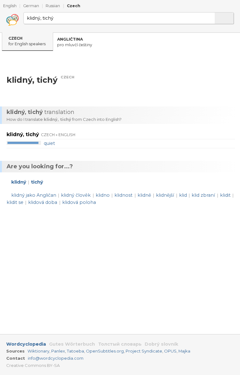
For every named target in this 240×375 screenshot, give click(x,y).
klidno (103, 195)
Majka (184, 350)
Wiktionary (38, 350)
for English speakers (27, 41)
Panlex (58, 350)
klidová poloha (79, 202)
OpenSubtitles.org (105, 350)
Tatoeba (75, 350)
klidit (225, 195)
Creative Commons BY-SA (33, 365)
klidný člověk (76, 195)
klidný (18, 182)
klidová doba (42, 202)
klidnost (123, 195)
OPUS (170, 350)
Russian (53, 5)
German (31, 5)
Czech (73, 5)
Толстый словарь (120, 344)
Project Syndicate (144, 350)
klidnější (165, 195)
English (10, 5)
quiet (49, 143)
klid (183, 195)
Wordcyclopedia (26, 344)
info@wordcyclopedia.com (55, 358)
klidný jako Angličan (33, 195)
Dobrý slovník (161, 344)
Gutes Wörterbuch (72, 344)
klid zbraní (203, 195)
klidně (144, 195)
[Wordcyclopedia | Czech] (12, 20)
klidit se (15, 202)
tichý (37, 182)
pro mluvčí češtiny (74, 42)
